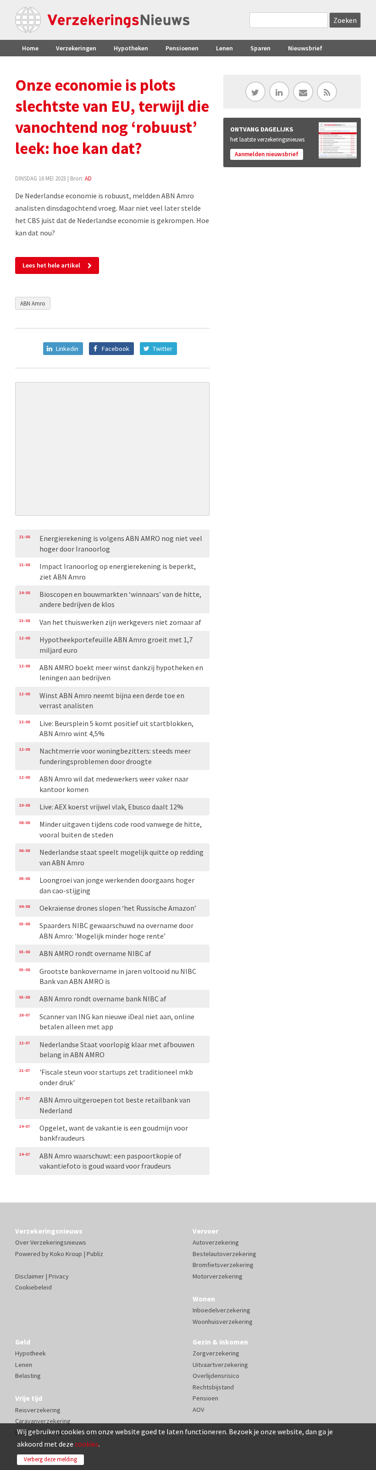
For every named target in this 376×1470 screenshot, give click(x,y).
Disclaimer (29, 1276)
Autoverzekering (216, 1242)
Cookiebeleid (33, 1287)
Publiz (95, 1254)
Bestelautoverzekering (224, 1254)
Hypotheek (30, 1353)
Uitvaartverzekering (220, 1365)
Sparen (260, 48)
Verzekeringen (76, 48)
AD (88, 178)
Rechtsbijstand (213, 1387)
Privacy (59, 1276)
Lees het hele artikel (51, 265)
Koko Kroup (66, 1254)
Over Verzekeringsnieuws (50, 1242)
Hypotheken (131, 48)
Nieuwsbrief (305, 48)
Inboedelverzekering (221, 1310)
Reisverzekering (38, 1410)
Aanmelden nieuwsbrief (267, 154)
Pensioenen (182, 48)
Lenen (224, 48)
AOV (198, 1409)
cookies (87, 1443)
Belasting (28, 1376)
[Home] (102, 20)
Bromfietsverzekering (223, 1265)
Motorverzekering (218, 1276)
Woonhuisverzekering (223, 1321)
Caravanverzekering (43, 1421)
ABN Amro (32, 303)
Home (30, 48)
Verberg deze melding (50, 1459)
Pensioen (205, 1398)
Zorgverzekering (216, 1353)
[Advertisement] (112, 449)
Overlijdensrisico (216, 1376)
